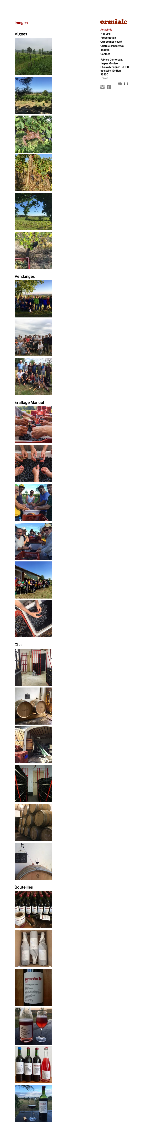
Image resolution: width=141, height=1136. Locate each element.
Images (105, 49)
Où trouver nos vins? (112, 45)
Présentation (108, 37)
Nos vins (105, 33)
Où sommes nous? (111, 41)
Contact (105, 54)
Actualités (106, 29)
